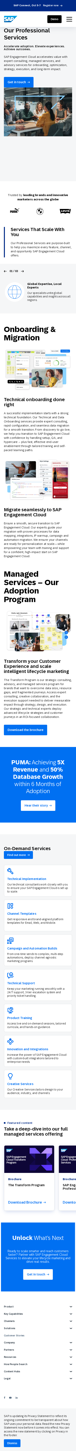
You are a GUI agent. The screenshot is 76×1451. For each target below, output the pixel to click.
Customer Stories (14, 1335)
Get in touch (17, 82)
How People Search (15, 1364)
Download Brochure (25, 1202)
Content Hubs (12, 1371)
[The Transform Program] (29, 1159)
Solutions (9, 1328)
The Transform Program (26, 1185)
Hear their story (36, 805)
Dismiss (12, 1443)
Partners (9, 1349)
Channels (9, 1321)
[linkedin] (17, 1397)
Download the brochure (25, 730)
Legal (7, 1378)
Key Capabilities (13, 1314)
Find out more (16, 855)
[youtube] (10, 1397)
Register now (50, 5)
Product (9, 1306)
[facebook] (4, 1397)
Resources (10, 1357)
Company (9, 1342)
